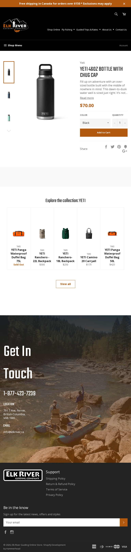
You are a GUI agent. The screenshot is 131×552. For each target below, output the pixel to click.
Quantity (117, 115)
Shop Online (53, 29)
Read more (87, 98)
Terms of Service (56, 489)
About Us (107, 29)
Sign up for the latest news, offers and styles (31, 514)
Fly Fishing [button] (67, 29)
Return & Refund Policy (60, 484)
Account (123, 45)
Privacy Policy (54, 495)
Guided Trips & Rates (87, 29)
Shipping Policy (55, 478)
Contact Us (121, 29)
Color (83, 115)
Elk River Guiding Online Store (27, 544)
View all (65, 284)
